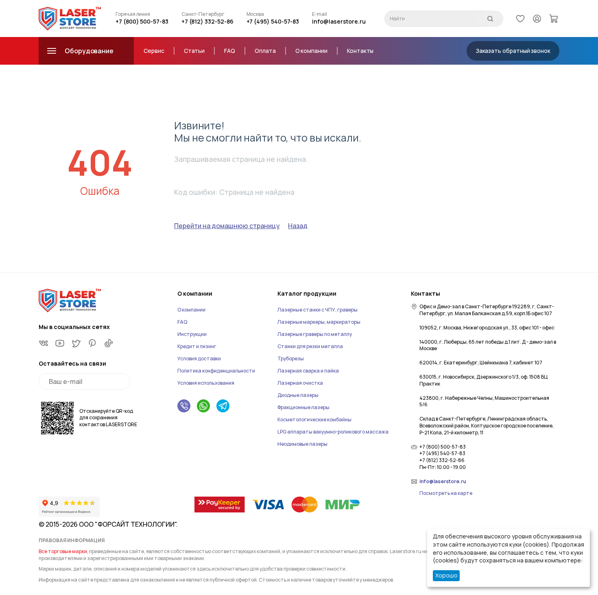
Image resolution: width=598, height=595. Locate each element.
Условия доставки (199, 358)
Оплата (265, 50)
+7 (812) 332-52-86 (207, 21)
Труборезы (290, 358)
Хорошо (446, 575)
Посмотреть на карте (445, 493)
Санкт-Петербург (203, 14)
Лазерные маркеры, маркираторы (318, 321)
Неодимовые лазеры (302, 443)
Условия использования (205, 382)
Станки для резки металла (310, 346)
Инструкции (192, 334)
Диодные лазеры (298, 395)
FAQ (229, 50)
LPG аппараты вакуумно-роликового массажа (332, 431)
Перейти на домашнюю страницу (227, 225)
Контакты (360, 50)
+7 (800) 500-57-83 (142, 21)
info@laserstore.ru (339, 21)
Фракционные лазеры (303, 407)
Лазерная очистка (300, 382)
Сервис (154, 50)
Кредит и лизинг (196, 346)
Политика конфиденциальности (216, 370)
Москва (255, 14)
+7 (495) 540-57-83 (273, 21)
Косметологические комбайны (314, 419)
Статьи (194, 50)
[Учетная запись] (537, 18)
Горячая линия (133, 14)
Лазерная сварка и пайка (308, 370)
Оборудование (89, 50)
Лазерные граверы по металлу (314, 334)
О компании (311, 50)
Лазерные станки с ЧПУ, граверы (317, 309)
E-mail (319, 14)
